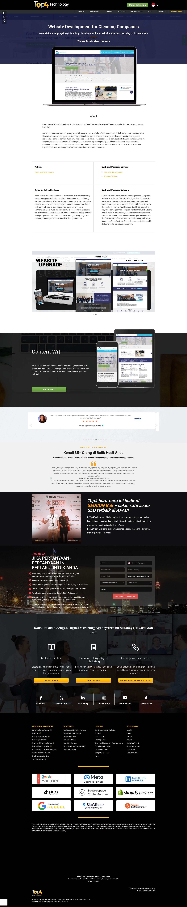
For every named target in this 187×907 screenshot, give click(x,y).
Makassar (148, 828)
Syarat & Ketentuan (133, 746)
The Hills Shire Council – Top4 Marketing (109, 743)
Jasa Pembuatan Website (40, 746)
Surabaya (54, 828)
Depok (77, 828)
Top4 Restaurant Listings (72, 733)
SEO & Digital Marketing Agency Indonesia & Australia (50, 901)
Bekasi (90, 828)
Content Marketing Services (41, 753)
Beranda (81, 11)
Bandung (96, 828)
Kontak (129, 736)
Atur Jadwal (51, 680)
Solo (113, 828)
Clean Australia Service (44, 172)
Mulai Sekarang (137, 5)
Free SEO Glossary (70, 749)
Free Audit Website (70, 740)
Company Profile (136, 11)
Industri (121, 11)
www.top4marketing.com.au (67, 899)
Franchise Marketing (39, 759)
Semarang (103, 828)
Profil (129, 733)
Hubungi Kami (176, 11)
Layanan (108, 11)
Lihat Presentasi (132, 753)
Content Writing (110, 176)
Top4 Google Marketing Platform (75, 730)
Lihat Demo (131, 749)
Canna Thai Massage (95, 426)
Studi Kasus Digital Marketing (105, 730)
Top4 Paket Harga (70, 736)
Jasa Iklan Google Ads (39, 736)
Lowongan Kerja (100, 740)
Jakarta (67, 828)
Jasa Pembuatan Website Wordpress (44, 749)
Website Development (113, 172)
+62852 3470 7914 (93, 881)
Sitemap (98, 733)
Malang (61, 828)
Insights (129, 730)
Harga (97, 756)
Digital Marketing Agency (40, 730)
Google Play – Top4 (101, 749)
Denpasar (136, 828)
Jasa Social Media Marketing (42, 743)
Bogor (72, 828)
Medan (142, 828)
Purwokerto (120, 828)
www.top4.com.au (85, 899)
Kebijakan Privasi (133, 743)
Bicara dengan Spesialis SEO (135, 680)
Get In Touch (49, 389)
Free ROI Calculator (70, 743)
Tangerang (83, 828)
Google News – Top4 (102, 753)
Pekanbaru (128, 828)
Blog (150, 11)
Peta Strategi (99, 736)
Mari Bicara (93, 680)
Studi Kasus (161, 11)
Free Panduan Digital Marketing (74, 746)
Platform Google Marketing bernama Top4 (114, 826)
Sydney (63, 831)
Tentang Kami (94, 11)
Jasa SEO (35, 733)
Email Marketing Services (40, 756)
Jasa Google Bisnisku (39, 740)
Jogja (110, 828)
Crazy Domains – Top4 (102, 746)
